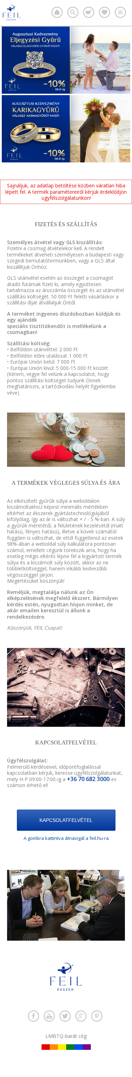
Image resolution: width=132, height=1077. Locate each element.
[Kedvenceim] (104, 12)
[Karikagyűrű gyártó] (57, 12)
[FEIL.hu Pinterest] (96, 1016)
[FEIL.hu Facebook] (33, 1016)
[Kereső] (72, 12)
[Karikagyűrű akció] (66, 160)
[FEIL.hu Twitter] (65, 1016)
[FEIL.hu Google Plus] (81, 1016)
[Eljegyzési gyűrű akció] (66, 91)
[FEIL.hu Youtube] (49, 1016)
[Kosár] (88, 12)
